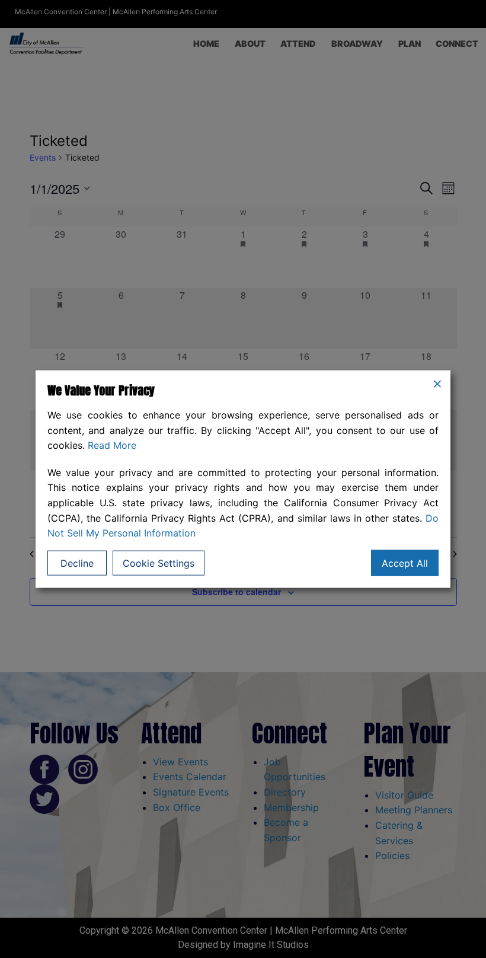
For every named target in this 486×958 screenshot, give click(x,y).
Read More (112, 445)
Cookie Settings (158, 563)
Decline (77, 563)
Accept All (405, 563)
